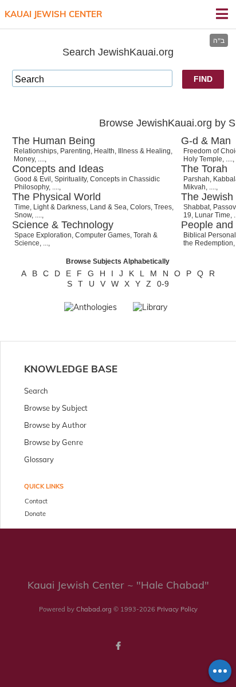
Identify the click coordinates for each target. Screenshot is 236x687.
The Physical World (56, 196)
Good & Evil (32, 179)
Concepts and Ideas (58, 168)
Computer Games (102, 235)
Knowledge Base (70, 369)
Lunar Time (212, 215)
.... (41, 159)
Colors (140, 207)
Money (24, 159)
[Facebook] (118, 646)
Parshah (196, 179)
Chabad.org (94, 609)
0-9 (163, 283)
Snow (23, 215)
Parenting (75, 151)
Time (22, 207)
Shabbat (196, 207)
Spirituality (70, 179)
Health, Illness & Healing (132, 151)
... (45, 243)
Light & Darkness (59, 207)
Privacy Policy (177, 609)
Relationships (35, 151)
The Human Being (53, 140)
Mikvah (194, 187)
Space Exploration (43, 235)
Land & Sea (108, 207)
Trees (163, 207)
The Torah (204, 168)
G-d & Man (206, 140)
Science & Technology (62, 225)
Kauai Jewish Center (54, 14)
